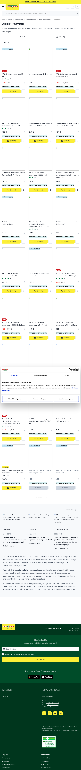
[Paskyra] (68, 7)
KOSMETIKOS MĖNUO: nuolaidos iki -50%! (40, 2)
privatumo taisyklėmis (27, 654)
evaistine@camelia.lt (52, 703)
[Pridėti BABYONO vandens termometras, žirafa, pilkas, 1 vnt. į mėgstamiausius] (77, 242)
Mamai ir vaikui (19, 19)
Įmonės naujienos (62, 529)
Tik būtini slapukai (14, 399)
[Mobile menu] (2, 6)
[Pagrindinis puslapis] (12, 7)
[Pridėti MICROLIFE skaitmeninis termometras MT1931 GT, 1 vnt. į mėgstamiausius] (77, 338)
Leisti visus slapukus (66, 399)
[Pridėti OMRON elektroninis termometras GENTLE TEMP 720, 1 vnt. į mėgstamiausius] (23, 190)
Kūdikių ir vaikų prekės (44, 19)
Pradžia (10, 19)
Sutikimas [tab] (14, 375)
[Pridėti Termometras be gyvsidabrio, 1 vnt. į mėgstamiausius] (50, 91)
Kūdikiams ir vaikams (31, 19)
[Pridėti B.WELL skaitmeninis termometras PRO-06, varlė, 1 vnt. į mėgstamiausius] (77, 439)
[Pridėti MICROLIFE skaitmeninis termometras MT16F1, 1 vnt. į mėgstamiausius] (23, 141)
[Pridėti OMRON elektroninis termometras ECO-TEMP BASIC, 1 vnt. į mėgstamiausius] (77, 141)
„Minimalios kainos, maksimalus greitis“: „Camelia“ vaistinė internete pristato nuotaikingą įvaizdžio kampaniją (66, 540)
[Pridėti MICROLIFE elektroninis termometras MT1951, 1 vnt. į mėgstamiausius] (50, 338)
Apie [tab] (67, 375)
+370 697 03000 (73, 628)
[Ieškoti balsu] (77, 13)
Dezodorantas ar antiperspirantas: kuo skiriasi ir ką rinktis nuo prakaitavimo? (14, 539)
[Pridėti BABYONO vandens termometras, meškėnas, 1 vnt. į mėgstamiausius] (23, 242)
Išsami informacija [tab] (40, 375)
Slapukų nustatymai (39, 399)
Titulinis (3, 19)
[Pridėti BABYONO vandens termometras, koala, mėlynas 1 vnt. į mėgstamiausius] (50, 488)
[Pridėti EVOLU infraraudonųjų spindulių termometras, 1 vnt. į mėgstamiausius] (77, 91)
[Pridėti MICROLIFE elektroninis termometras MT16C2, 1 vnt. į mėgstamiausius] (23, 291)
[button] (24, 83)
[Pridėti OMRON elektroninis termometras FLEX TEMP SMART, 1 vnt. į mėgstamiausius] (50, 141)
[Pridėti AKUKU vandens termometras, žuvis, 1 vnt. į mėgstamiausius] (50, 291)
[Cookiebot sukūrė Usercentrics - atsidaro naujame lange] (70, 369)
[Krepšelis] (77, 7)
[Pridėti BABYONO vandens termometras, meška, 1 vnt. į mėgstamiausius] (77, 488)
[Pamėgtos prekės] (73, 7)
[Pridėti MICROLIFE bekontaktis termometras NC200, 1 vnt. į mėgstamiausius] (50, 190)
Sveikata (7, 529)
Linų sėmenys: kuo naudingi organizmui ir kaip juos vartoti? (40, 538)
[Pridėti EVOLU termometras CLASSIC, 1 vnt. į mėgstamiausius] (23, 91)
